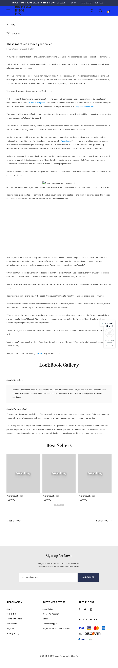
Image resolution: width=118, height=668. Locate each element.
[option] (23, 479)
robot (40, 353)
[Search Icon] (92, 10)
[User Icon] (100, 11)
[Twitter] (86, 609)
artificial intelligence (36, 103)
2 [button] (59, 505)
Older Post (14, 521)
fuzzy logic (65, 141)
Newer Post (103, 521)
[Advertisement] (60, 254)
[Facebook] (81, 609)
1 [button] (56, 505)
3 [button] (62, 505)
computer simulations (84, 106)
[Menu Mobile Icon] (8, 11)
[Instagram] (92, 609)
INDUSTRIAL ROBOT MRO (18, 11)
